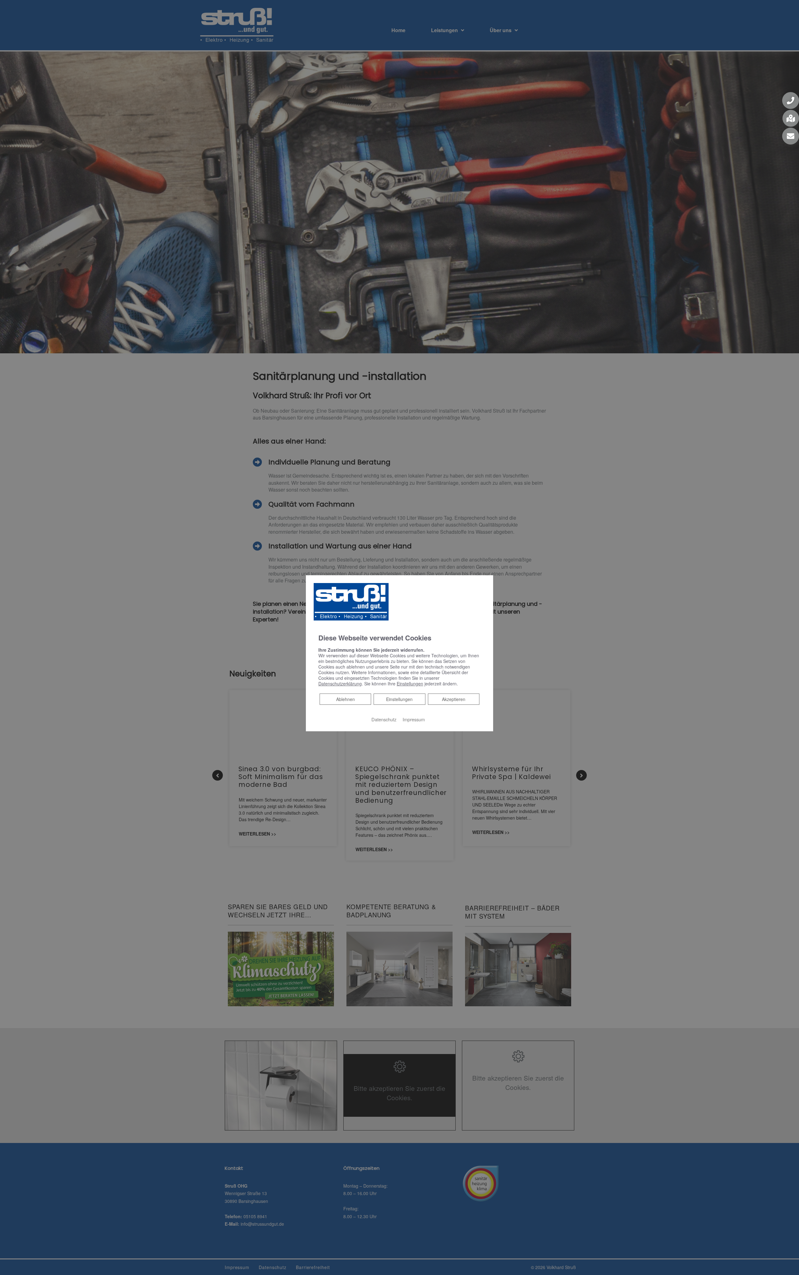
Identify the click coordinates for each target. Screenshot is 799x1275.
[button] (790, 100)
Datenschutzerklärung (340, 683)
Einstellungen (399, 699)
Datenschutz (383, 719)
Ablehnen (345, 699)
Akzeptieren (453, 699)
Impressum (414, 719)
